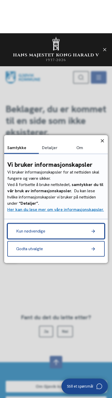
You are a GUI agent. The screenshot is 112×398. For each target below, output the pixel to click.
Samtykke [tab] (16, 147)
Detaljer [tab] (50, 147)
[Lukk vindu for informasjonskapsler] (102, 140)
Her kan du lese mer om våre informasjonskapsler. (55, 209)
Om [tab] (79, 147)
